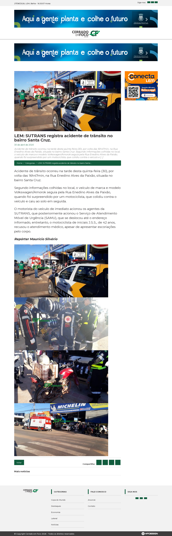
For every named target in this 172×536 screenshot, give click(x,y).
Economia (55, 477)
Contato (91, 470)
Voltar (19, 427)
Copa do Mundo (58, 464)
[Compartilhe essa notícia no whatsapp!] (118, 427)
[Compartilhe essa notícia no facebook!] (99, 427)
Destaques (56, 470)
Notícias (55, 489)
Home (19, 128)
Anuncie (91, 464)
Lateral (54, 483)
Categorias (30, 128)
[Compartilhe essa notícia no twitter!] (105, 427)
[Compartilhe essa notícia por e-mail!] (111, 427)
